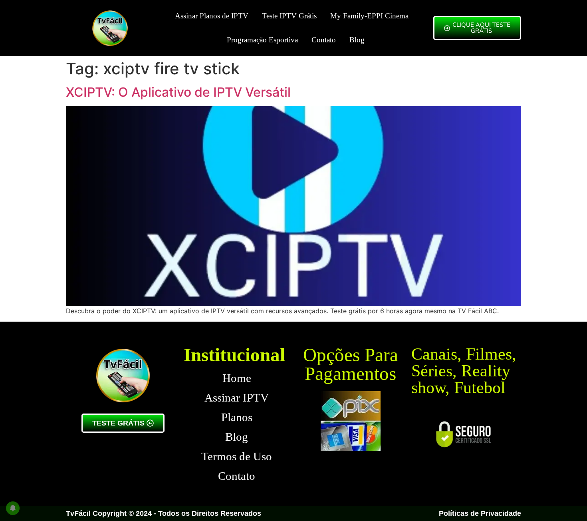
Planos (236, 417)
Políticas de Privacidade (480, 513)
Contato (323, 40)
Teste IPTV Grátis (289, 16)
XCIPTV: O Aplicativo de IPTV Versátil (178, 92)
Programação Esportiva (262, 40)
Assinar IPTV (236, 397)
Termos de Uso (236, 456)
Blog (357, 40)
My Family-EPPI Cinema (369, 16)
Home (236, 378)
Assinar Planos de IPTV (211, 16)
